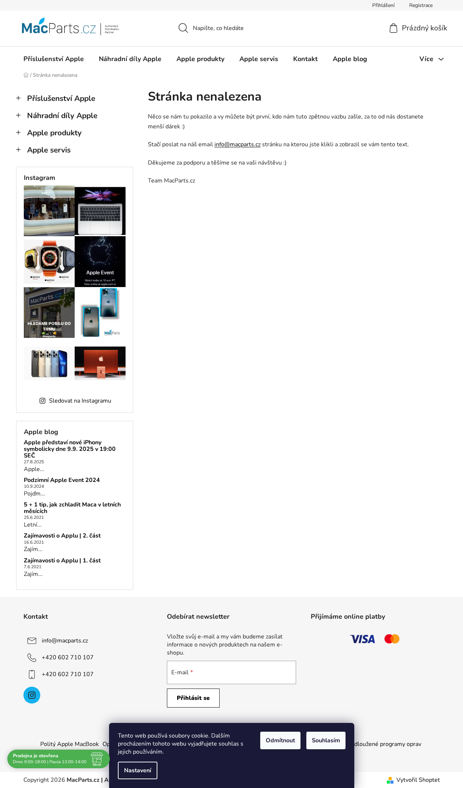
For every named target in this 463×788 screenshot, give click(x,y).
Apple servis (49, 150)
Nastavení (137, 770)
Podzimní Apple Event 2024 (62, 480)
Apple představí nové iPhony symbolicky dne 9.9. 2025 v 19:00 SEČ (70, 449)
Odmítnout (280, 740)
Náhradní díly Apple (62, 115)
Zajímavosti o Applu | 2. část (62, 536)
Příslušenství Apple (61, 98)
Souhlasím (326, 740)
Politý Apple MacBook (69, 744)
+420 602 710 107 (68, 657)
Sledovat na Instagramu (80, 401)
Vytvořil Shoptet (418, 780)
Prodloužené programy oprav (383, 744)
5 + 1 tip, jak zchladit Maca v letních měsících (72, 508)
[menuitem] (53, 58)
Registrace (421, 5)
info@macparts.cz (237, 144)
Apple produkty (54, 133)
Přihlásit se (193, 698)
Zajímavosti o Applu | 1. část (62, 561)
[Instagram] (31, 695)
